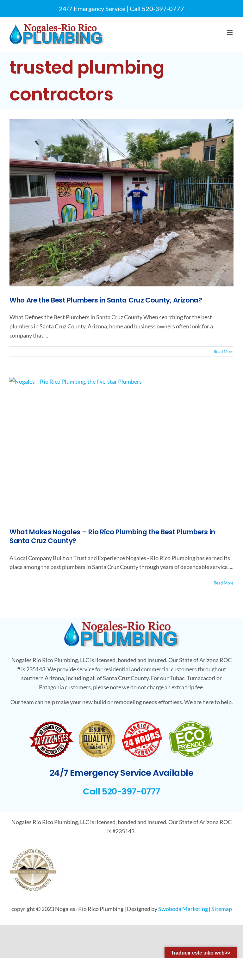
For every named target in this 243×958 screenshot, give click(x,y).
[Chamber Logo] (33, 850)
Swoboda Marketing (183, 908)
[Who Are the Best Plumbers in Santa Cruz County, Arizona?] (121, 202)
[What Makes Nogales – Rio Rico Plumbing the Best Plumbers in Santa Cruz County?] (121, 447)
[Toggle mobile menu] (230, 32)
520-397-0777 (163, 8)
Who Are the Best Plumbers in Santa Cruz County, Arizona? (105, 300)
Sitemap (221, 908)
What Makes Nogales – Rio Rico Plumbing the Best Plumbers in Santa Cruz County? (112, 536)
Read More (224, 351)
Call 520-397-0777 (121, 791)
